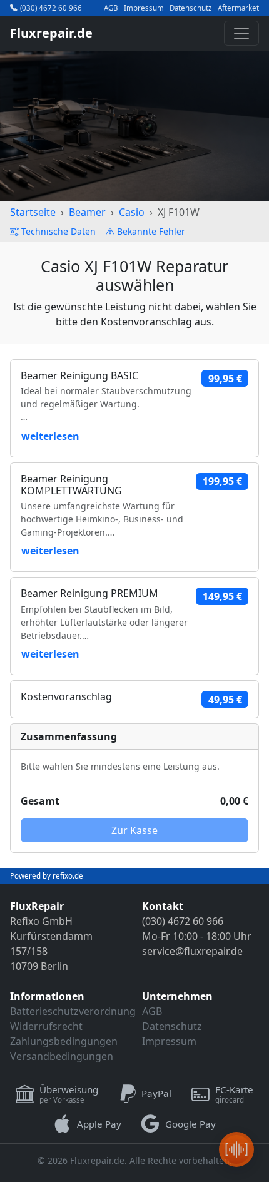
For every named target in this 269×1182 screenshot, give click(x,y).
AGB (111, 8)
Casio (132, 212)
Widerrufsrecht (46, 1026)
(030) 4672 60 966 (51, 8)
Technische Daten (58, 231)
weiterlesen (50, 436)
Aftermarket (238, 8)
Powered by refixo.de (46, 875)
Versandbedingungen (61, 1056)
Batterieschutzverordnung (73, 1011)
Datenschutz (190, 8)
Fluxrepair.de (51, 32)
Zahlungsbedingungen (64, 1041)
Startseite (33, 212)
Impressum (144, 8)
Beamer (87, 212)
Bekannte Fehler (151, 231)
